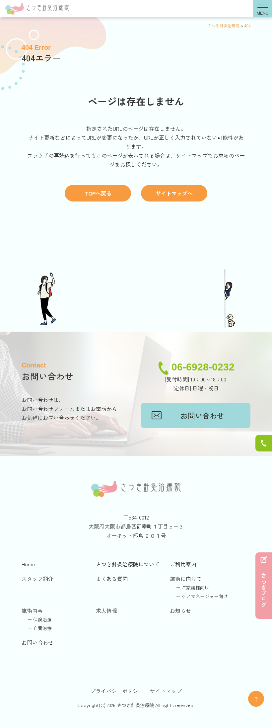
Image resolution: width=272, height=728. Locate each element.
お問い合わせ (202, 415)
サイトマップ (166, 691)
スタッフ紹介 (37, 579)
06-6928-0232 (203, 367)
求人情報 (106, 610)
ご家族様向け (195, 587)
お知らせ (180, 610)
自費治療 (42, 628)
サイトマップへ (174, 193)
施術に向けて (186, 579)
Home (28, 564)
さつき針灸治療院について (128, 564)
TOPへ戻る (98, 193)
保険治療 (42, 619)
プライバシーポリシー (116, 691)
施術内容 (32, 610)
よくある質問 (112, 579)
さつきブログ (264, 590)
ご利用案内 (183, 564)
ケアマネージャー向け (204, 596)
